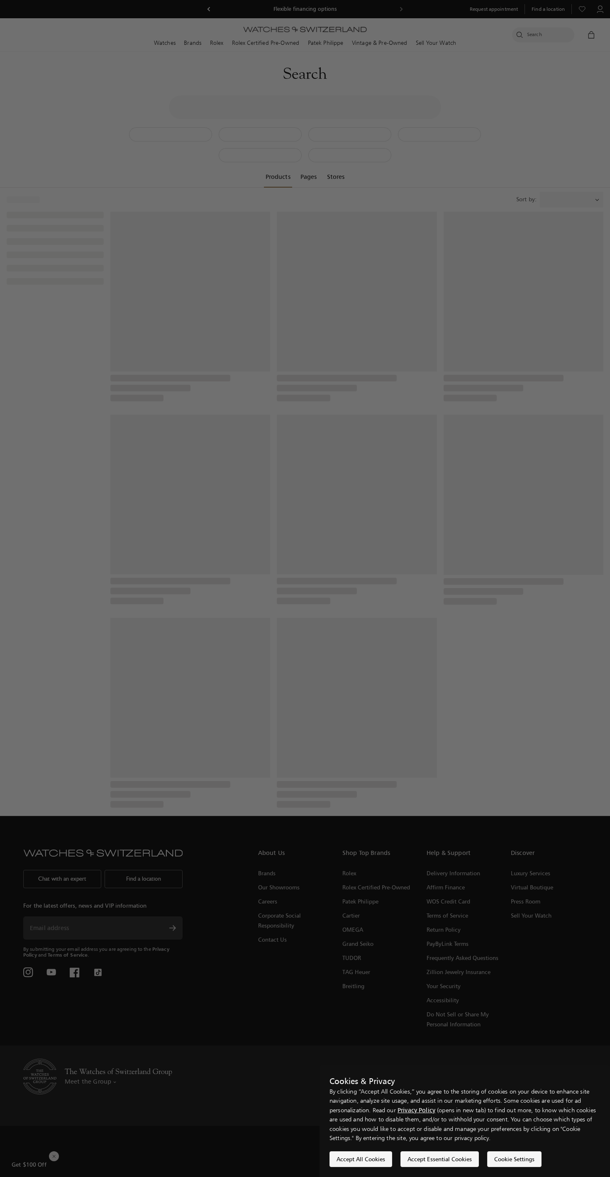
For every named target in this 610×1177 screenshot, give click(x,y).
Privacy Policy (416, 1110)
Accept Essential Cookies (439, 1158)
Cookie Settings (514, 1158)
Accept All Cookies (361, 1158)
